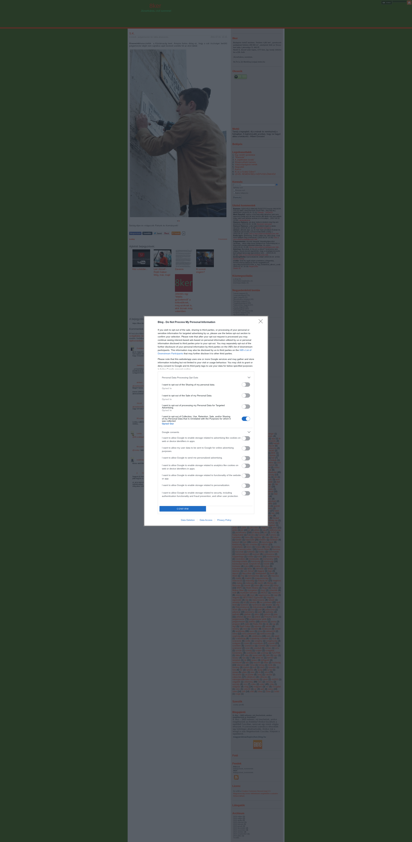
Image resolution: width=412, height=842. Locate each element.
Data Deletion (188, 520)
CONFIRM (183, 509)
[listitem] (206, 377)
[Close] (262, 322)
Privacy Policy (224, 520)
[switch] (246, 384)
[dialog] (206, 421)
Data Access (206, 520)
